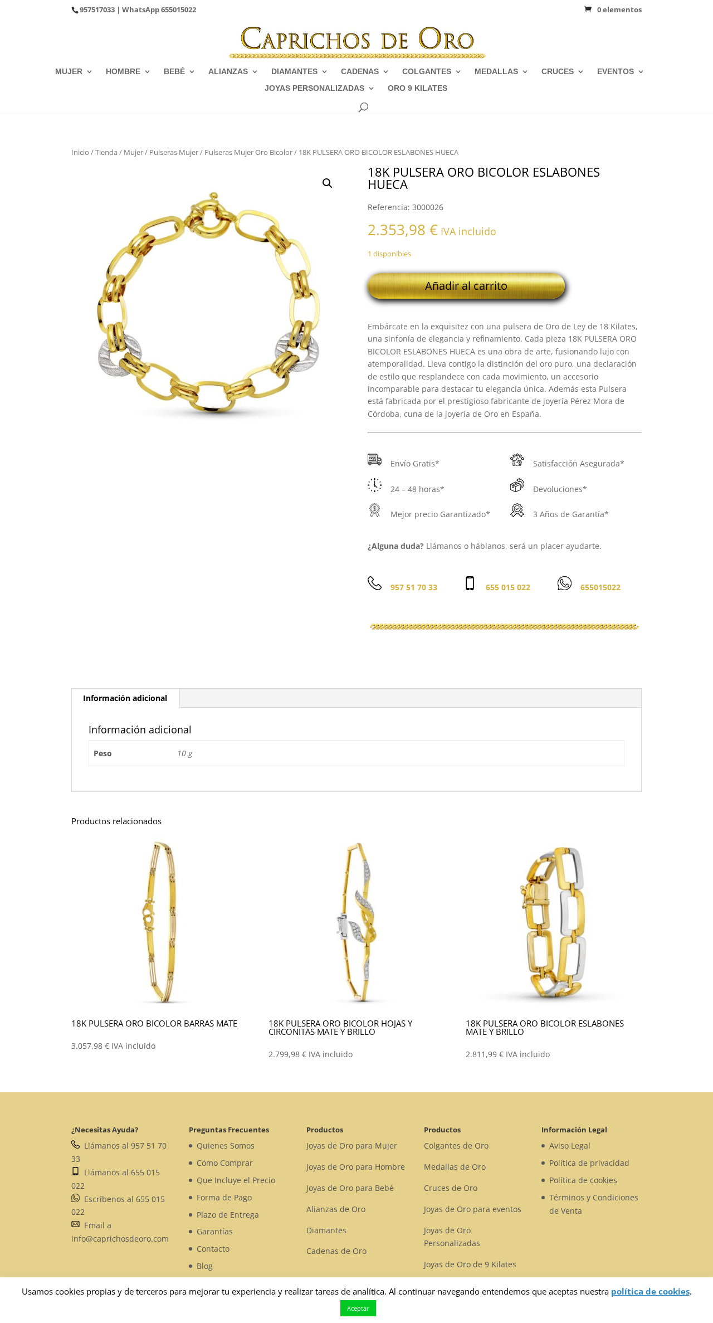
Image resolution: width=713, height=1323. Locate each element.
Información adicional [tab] (125, 698)
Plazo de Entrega (228, 1214)
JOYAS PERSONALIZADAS (314, 88)
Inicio (80, 152)
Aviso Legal (569, 1145)
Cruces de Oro (450, 1188)
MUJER (68, 71)
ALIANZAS (228, 71)
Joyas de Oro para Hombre (355, 1166)
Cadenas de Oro (336, 1251)
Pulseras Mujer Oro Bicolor (248, 152)
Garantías (215, 1231)
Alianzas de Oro (335, 1209)
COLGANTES (426, 71)
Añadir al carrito (466, 285)
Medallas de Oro (455, 1166)
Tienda (106, 152)
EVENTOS (615, 71)
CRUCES (557, 71)
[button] (328, 183)
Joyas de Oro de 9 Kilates (470, 1264)
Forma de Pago (224, 1197)
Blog (205, 1266)
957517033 (97, 9)
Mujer (133, 152)
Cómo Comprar (225, 1162)
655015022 (178, 9)
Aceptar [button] (358, 1308)
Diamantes (326, 1230)
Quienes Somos (226, 1145)
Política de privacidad (589, 1162)
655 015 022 (508, 587)
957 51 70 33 (413, 587)
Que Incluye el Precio (236, 1180)
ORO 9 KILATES (417, 88)
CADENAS (360, 71)
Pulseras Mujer (173, 152)
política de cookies (650, 1291)
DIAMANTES (294, 71)
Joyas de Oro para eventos (472, 1209)
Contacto (213, 1248)
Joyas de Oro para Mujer (351, 1145)
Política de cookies (583, 1180)
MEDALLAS (496, 71)
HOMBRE (123, 71)
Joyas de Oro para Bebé (350, 1188)
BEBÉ (174, 71)
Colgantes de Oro (456, 1145)
